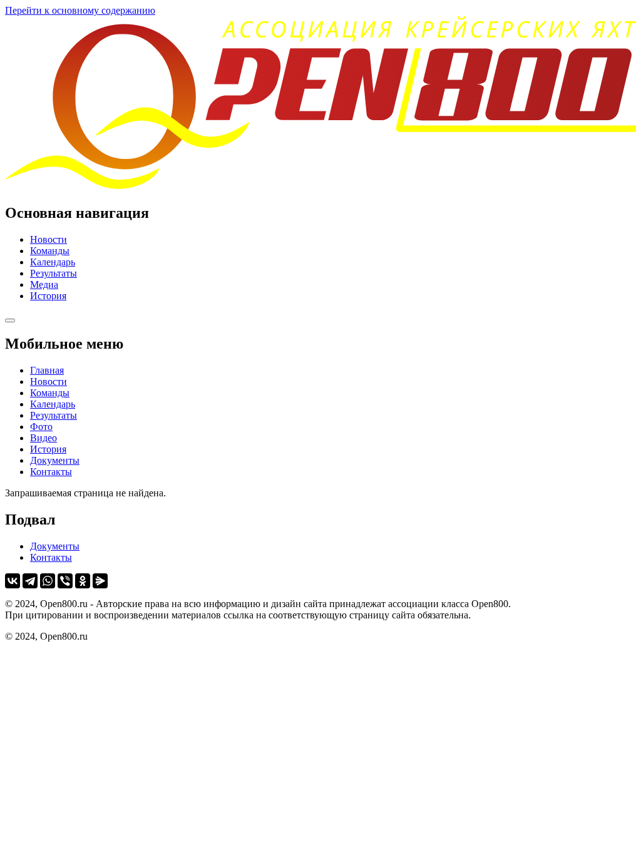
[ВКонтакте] (12, 580)
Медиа (44, 284)
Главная (47, 370)
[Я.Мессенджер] (100, 580)
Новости (48, 239)
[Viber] (65, 580)
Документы (54, 460)
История (48, 295)
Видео (43, 438)
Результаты (53, 273)
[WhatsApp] (47, 580)
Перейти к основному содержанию (80, 10)
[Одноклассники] (82, 580)
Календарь (52, 262)
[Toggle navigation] (10, 320)
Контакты (51, 471)
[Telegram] (30, 580)
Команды (49, 250)
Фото (41, 426)
